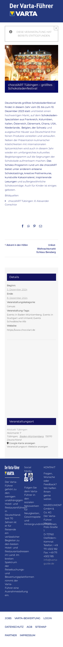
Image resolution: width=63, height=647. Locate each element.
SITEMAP (40, 626)
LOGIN (47, 618)
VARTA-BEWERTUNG (27, 618)
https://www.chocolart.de (21, 329)
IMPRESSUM (27, 635)
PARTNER (11, 635)
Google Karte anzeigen (22, 443)
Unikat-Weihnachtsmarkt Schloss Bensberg (46, 248)
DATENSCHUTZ (14, 626)
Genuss (11, 306)
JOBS (8, 618)
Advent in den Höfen (17, 244)
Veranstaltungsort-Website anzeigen (27, 446)
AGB (29, 626)
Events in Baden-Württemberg (24, 314)
